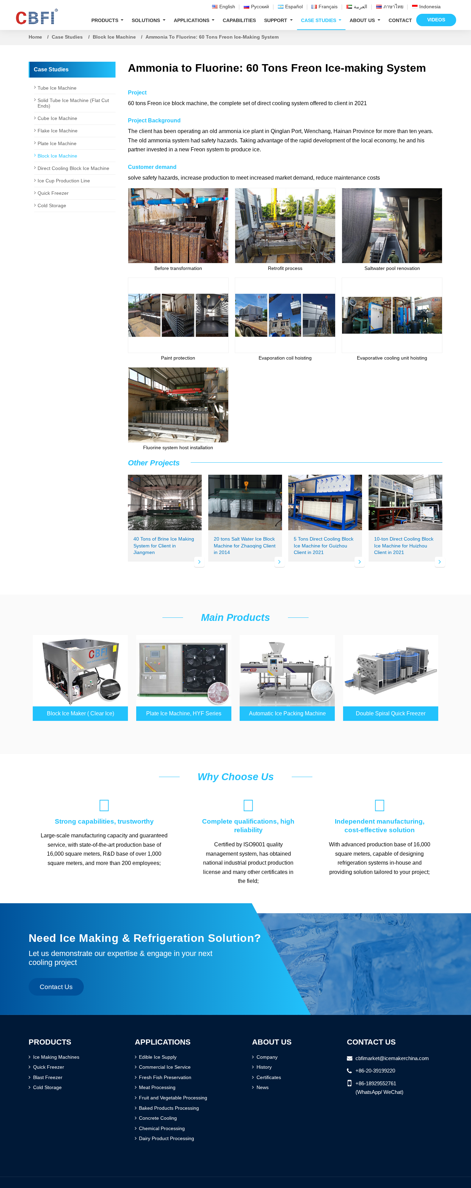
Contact (400, 20)
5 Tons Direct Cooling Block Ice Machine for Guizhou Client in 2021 (323, 545)
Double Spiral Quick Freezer (390, 713)
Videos (436, 19)
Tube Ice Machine (57, 88)
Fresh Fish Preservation (165, 1077)
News (263, 1087)
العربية (360, 6)
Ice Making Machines (56, 1057)
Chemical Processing (162, 1128)
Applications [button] (192, 20)
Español (294, 6)
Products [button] (105, 20)
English (227, 6)
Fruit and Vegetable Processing (173, 1097)
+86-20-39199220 (375, 1071)
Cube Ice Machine (57, 118)
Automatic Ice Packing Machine (287, 713)
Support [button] (276, 20)
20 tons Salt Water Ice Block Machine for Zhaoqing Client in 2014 (244, 545)
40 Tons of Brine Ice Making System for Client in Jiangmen (163, 545)
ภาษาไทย (393, 6)
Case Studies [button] (319, 20)
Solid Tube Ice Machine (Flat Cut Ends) (73, 103)
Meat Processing (157, 1087)
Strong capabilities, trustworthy (104, 810)
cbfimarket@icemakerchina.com (392, 1058)
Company (267, 1057)
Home (35, 37)
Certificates (269, 1077)
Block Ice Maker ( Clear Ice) (80, 713)
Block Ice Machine (114, 37)
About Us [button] (363, 20)
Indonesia (430, 6)
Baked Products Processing (169, 1108)
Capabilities (239, 20)
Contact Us (371, 1042)
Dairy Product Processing (166, 1138)
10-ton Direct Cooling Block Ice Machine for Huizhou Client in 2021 (403, 545)
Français (328, 6)
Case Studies (67, 37)
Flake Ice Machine (58, 130)
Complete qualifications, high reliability (248, 815)
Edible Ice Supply (158, 1057)
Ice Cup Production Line (64, 180)
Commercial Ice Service (165, 1067)
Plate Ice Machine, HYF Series (183, 713)
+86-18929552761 (375, 1083)
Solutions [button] (146, 20)
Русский (260, 6)
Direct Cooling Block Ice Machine (73, 168)
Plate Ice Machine (57, 143)
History (264, 1067)
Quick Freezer (53, 193)
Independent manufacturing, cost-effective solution (379, 815)
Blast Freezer (47, 1077)
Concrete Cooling (158, 1118)
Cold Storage (52, 205)
